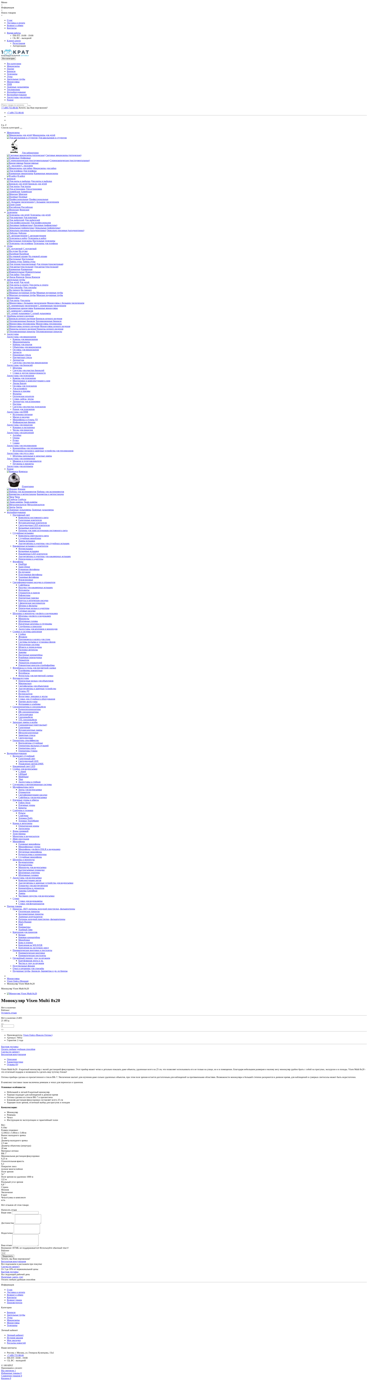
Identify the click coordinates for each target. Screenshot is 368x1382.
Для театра (25, 186)
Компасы (23, 471)
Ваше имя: (6, 1212)
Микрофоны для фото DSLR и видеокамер (39, 849)
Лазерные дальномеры (18, 87)
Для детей (24, 282)
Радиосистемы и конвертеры (32, 854)
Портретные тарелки (28, 598)
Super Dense (24, 567)
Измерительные (33, 272)
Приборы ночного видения (20, 316)
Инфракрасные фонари (24, 422)
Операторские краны (28, 826)
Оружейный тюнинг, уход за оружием (31, 958)
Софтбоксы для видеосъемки (32, 797)
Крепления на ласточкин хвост (33, 947)
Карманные (26, 269)
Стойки (22, 634)
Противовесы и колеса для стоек (34, 639)
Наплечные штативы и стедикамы (35, 624)
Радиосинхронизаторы (29, 709)
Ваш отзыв (6, 1245)
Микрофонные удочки (29, 846)
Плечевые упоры (26, 805)
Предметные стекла (22, 357)
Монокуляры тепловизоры (49, 324)
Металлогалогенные (28, 732)
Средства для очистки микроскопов (30, 362)
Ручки (16, 440)
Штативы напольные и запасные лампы (32, 456)
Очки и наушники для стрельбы (28, 968)
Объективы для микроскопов (27, 347)
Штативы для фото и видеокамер (34, 616)
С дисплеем (27, 165)
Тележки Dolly (25, 818)
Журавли (22, 636)
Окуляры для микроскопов (26, 349)
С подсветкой (30, 248)
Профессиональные (38, 199)
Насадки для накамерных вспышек (35, 587)
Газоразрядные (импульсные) (32, 725)
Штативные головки (28, 875)
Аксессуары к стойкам (29, 782)
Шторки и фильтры (27, 605)
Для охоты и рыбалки (41, 181)
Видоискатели (25, 694)
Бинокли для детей (37, 184)
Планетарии (28, 486)
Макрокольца (24, 683)
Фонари (21, 489)
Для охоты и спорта (38, 285)
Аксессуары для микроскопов (21, 336)
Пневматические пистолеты (32, 955)
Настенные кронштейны (30, 655)
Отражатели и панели (29, 592)
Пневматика (24, 927)
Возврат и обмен (15, 25)
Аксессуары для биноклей (20, 365)
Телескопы (12, 74)
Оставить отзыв (9, 1013)
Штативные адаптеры (29, 872)
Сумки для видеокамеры (30, 901)
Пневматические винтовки (31, 953)
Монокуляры (13, 81)
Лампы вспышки (26, 541)
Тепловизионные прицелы (49, 331)
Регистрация (19, 43)
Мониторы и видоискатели (26, 836)
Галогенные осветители (30, 520)
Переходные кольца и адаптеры (33, 608)
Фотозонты (23, 590)
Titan (20, 779)
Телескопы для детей (40, 215)
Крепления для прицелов (25, 932)
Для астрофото (20, 388)
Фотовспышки (25, 548)
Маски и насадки (21, 417)
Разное (10, 100)
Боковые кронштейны (29, 937)
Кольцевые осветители (29, 528)
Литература (18, 360)
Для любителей (32, 220)
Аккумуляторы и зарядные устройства (37, 688)
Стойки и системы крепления (27, 631)
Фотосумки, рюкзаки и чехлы (33, 696)
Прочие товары (14, 906)
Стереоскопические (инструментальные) (70, 160)
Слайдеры (23, 815)
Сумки (16, 898)
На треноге (26, 290)
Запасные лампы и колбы (25, 722)
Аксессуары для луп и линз (20, 453)
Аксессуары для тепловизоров (22, 445)
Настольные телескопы (43, 241)
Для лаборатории (30, 152)
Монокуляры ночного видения (55, 326)
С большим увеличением (46, 202)
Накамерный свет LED (24, 766)
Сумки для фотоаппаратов (31, 903)
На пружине (24, 572)
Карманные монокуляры (46, 308)
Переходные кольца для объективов (35, 681)
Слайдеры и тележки (23, 810)
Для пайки (25, 274)
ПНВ (9, 84)
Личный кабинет (15, 1335)
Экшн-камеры (30, 502)
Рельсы (21, 813)
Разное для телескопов (24, 409)
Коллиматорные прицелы (31, 914)
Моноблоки (24, 940)
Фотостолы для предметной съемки (35, 675)
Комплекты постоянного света (33, 517)
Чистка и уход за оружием (31, 963)
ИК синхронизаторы (28, 712)
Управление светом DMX (31, 763)
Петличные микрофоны (30, 852)
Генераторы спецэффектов (26, 740)
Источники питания (22, 414)
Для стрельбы (30, 287)
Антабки (17, 435)
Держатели (23, 660)
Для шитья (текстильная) (46, 266)
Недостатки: (7, 1233)
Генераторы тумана (27, 751)
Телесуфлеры (19, 833)
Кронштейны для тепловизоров (28, 448)
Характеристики (15, 1062)
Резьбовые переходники (30, 657)
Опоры (16, 438)
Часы (17, 497)
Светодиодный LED (28, 761)
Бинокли (11, 71)
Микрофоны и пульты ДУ (25, 419)
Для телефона (30, 171)
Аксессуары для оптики (18, 97)
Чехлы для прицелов (23, 430)
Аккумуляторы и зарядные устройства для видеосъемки (45, 883)
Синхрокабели (25, 717)
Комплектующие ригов (29, 880)
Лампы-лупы (29, 261)
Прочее (10, 69)
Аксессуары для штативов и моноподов (37, 629)
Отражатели (24, 792)
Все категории (14, 63)
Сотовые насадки (27, 611)
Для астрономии (34, 189)
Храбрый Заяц (25, 929)
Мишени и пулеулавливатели (27, 461)
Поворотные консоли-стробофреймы (36, 665)
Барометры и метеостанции (50, 494)
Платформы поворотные (30, 670)
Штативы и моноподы (24, 859)
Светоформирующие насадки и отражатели (34, 582)
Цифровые (25, 158)
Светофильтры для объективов (33, 686)
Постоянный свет (21, 515)
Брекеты (22, 808)
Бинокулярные (31, 163)
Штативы (17, 368)
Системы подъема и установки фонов (36, 642)
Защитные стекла (26, 735)
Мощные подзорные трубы (49, 292)
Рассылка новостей (16, 1343)
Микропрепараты (21, 342)
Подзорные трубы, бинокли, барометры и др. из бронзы (40, 971)
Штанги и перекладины (30, 647)
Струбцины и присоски (30, 626)
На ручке (23, 251)
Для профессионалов (40, 222)
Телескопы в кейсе (37, 238)
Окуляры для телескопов (25, 386)
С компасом (27, 311)
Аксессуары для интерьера (20, 466)
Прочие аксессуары (28, 701)
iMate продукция (21, 839)
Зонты (19, 507)
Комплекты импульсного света (33, 535)
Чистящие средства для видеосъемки (36, 896)
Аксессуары (13, 334)
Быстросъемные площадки (31, 870)
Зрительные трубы (16, 79)
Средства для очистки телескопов (29, 406)
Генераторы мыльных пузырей (33, 745)
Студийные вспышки (23, 533)
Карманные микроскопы (46, 173)
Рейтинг (5, 1250)
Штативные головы (28, 621)
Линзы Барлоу (20, 383)
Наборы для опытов (22, 344)
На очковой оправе (37, 256)
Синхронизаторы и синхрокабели (29, 706)
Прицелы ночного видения (50, 329)
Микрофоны (19, 841)
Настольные (28, 259)
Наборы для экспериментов (50, 491)
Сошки (16, 443)
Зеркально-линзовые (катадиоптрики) (65, 230)
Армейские (26, 191)
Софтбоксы (24, 585)
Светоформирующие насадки (32, 795)
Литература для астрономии (26, 401)
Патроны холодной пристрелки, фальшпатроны (41, 919)
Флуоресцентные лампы (30, 730)
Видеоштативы (25, 862)
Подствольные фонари (24, 966)
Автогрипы (24, 828)
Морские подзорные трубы (49, 295)
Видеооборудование (17, 94)
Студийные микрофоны (30, 857)
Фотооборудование (16, 92)
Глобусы (22, 499)
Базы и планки (25, 942)
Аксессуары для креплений (20, 432)
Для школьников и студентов (52, 137)
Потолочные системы (29, 644)
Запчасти (17, 352)
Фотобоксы (24, 673)
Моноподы (23, 618)
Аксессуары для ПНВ (17, 412)
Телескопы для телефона (46, 243)
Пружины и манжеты (23, 463)
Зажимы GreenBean (27, 890)
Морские (23, 194)
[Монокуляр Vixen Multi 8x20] (22, 993)
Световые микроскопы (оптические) (63, 155)
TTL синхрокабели (27, 719)
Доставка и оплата (16, 23)
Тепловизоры (13, 89)
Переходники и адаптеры (30, 559)
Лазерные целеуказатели (30, 916)
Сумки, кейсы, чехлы (23, 399)
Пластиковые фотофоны (30, 574)
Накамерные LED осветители (33, 554)
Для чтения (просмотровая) (50, 264)
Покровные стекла (22, 355)
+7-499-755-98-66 (15, 112)
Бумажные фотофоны (29, 569)
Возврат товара (14, 1300)
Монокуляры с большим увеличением (65, 303)
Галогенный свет (26, 758)
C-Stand (22, 771)
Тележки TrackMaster (28, 820)
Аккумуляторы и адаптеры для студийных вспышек (43, 543)
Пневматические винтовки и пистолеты (32, 950)
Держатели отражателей (30, 662)
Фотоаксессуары (21, 678)
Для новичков (30, 217)
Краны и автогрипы (22, 823)
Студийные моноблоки (29, 538)
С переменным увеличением (52, 305)
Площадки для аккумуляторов (33, 885)
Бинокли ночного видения (49, 318)
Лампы (21, 893)
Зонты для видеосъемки (30, 789)
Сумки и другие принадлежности (29, 373)
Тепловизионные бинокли (49, 321)
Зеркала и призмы (21, 391)
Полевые (23, 197)
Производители (14, 1302)
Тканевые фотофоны (28, 577)
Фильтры (17, 393)
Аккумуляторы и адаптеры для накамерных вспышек (44, 556)
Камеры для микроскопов (25, 339)
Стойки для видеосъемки (25, 769)
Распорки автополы (28, 649)
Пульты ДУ (23, 691)
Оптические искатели (23, 396)
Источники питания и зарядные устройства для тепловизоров (43, 450)
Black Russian (24, 922)
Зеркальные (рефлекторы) (47, 228)
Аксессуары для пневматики (21, 458)
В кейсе (21, 176)
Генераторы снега (27, 748)
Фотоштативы (25, 865)
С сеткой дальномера (40, 313)
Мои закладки (14, 1340)
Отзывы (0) (12, 1064)
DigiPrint (22, 564)
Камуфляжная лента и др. (30, 960)
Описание (12, 1059)
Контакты (12, 28)
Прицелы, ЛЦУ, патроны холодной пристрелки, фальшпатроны (44, 909)
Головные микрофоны (29, 844)
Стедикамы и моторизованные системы (32, 784)
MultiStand (23, 776)
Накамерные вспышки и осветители (30, 546)
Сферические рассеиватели (31, 603)
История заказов (15, 1338)
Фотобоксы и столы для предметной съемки (34, 668)
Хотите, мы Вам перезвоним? (33, 108)
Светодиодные (25, 738)
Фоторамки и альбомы (29, 704)
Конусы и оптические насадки (33, 600)
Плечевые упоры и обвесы (26, 800)
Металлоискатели (36, 504)
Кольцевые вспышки (28, 551)
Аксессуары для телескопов (20, 375)
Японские (24, 209)
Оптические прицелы (29, 911)
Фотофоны (18, 561)
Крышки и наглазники (24, 427)
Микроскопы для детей (43, 135)
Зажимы (22, 652)
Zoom (18, 204)
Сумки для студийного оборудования (36, 699)
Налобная (24, 254)
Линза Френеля (32, 277)
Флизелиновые (25, 579)
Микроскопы (13, 66)
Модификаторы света (23, 787)
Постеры (17, 404)
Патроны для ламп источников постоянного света (43, 530)
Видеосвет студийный (23, 756)
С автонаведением (37, 235)
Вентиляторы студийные (30, 743)
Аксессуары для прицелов (20, 425)
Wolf (20, 924)
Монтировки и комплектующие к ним (31, 381)
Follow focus (24, 802)
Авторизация (19, 46)
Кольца (21, 935)
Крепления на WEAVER (30, 945)
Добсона (22, 233)
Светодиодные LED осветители (34, 525)
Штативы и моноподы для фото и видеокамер (35, 613)
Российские (27, 207)
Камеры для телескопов (24, 378)
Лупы (10, 76)
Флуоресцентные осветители (32, 522)
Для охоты (25, 300)
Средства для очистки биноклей (28, 370)
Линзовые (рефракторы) (45, 225)
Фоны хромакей (20, 831)
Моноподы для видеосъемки (32, 867)
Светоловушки (25, 714)
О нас (10, 20)
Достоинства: (7, 1223)
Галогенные (24, 727)
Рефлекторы (24, 595)
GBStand (22, 774)
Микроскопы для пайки (44, 168)
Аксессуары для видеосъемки (27, 878)
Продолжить (7, 1256)
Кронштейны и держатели (31, 888)
